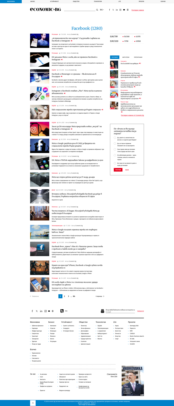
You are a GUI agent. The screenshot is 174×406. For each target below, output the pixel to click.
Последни (115, 57)
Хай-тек (100, 336)
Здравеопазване (86, 336)
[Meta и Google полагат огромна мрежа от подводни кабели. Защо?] (39, 232)
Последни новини (138, 10)
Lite (120, 1)
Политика (84, 326)
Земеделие (35, 339)
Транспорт (35, 336)
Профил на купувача (46, 386)
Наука (117, 326)
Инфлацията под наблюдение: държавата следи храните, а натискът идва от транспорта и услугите (131, 95)
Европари (35, 328)
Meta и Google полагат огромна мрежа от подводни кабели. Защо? (74, 231)
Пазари (52, 333)
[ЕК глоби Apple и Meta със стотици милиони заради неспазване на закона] (39, 284)
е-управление (102, 331)
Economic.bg (74, 34)
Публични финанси (37, 326)
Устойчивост (54, 1)
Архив (127, 169)
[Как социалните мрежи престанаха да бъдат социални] (39, 112)
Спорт (117, 339)
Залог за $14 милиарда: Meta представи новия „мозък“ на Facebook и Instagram (77, 127)
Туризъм (34, 341)
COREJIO (132, 333)
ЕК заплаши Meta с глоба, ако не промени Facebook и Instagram (74, 58)
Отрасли (52, 328)
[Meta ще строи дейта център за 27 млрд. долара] (39, 179)
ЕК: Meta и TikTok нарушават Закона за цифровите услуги (77, 160)
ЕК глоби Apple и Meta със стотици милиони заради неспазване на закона (75, 283)
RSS (66, 311)
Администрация (85, 344)
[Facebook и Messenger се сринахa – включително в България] (39, 76)
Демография (84, 331)
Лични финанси (85, 328)
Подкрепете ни (63, 386)
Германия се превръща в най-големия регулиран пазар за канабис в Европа (131, 85)
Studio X (93, 403)
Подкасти (133, 328)
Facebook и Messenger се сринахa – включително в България (74, 75)
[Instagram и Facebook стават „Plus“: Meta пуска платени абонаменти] (39, 93)
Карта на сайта (83, 377)
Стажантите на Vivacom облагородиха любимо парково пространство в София (132, 75)
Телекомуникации (103, 328)
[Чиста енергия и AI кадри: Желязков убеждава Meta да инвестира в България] (39, 213)
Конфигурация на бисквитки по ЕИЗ (84, 387)
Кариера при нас (64, 382)
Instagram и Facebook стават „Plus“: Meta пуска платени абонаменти (77, 92)
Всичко (163, 1)
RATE (131, 331)
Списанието (35, 358)
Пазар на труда (36, 344)
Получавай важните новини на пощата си (120, 310)
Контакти (43, 379)
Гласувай (118, 170)
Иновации (53, 331)
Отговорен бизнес (68, 331)
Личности (118, 333)
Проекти (141, 1)
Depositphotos (91, 404)
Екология (83, 341)
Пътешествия (119, 328)
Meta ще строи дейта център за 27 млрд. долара (73, 177)
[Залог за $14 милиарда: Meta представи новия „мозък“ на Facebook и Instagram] (39, 129)
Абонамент (62, 377)
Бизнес (32, 1)
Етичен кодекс (83, 379)
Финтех (100, 339)
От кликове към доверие (130, 63)
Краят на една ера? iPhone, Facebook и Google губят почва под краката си (77, 266)
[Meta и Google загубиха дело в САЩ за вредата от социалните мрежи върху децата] (39, 146)
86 (74, 296)
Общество (76, 1)
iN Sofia (132, 339)
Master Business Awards (137, 336)
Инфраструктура (37, 331)
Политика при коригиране (67, 379)
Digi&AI (100, 326)
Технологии (98, 1)
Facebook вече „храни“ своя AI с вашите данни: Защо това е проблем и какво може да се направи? (77, 247)
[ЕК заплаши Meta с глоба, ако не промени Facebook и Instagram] (39, 59)
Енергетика (35, 333)
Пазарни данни (36, 361)
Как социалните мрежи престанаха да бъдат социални (76, 110)
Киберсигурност (102, 333)
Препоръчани (138, 57)
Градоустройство (86, 339)
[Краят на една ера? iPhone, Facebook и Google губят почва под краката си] (39, 268)
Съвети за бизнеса (68, 326)
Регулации (53, 341)
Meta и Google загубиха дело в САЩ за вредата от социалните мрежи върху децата (73, 144)
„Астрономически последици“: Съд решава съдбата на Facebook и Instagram (76, 39)
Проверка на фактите (85, 374)
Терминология (36, 353)
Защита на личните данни (67, 374)
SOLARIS (132, 344)
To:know (34, 356)
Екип (41, 377)
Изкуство (118, 336)
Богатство (118, 331)
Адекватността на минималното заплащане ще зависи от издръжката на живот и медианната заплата (132, 107)
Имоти (52, 339)
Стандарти (66, 328)
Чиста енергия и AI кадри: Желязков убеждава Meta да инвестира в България (75, 212)
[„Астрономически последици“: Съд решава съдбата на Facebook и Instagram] (39, 41)
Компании (53, 326)
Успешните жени (135, 341)
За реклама (43, 374)
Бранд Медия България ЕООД (47, 383)
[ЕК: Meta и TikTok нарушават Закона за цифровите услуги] (39, 163)
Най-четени (125, 57)
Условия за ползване (85, 382)
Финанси (52, 336)
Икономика (11, 1)
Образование (85, 333)
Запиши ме (140, 311)
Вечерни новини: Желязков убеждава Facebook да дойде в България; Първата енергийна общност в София (77, 195)
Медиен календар (64, 390)
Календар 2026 (134, 326)
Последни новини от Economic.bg (132, 115)
